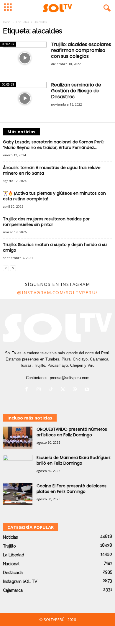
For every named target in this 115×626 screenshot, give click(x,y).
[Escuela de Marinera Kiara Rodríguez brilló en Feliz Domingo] (17, 466)
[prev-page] (6, 268)
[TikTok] (52, 390)
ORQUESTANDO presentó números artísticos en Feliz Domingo (72, 432)
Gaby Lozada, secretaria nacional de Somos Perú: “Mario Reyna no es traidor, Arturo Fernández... (53, 144)
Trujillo (9, 546)
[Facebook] (28, 390)
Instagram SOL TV (20, 581)
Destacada (13, 572)
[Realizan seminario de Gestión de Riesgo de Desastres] (25, 98)
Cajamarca (13, 590)
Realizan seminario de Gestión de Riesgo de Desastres (76, 90)
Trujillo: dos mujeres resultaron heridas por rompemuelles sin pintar (46, 221)
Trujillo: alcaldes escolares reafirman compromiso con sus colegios (81, 50)
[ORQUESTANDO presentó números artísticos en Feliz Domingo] (17, 438)
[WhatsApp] (76, 390)
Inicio (6, 22)
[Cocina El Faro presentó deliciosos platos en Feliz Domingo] (17, 494)
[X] (64, 390)
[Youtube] (87, 390)
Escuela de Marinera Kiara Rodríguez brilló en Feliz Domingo (74, 460)
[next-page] (13, 268)
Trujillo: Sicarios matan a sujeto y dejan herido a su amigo (55, 247)
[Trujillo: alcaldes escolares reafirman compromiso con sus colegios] (25, 58)
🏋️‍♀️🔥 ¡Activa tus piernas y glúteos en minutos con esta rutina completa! (54, 196)
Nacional (11, 563)
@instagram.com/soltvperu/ (57, 292)
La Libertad (13, 555)
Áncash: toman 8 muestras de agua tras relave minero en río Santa (52, 170)
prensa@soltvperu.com (69, 378)
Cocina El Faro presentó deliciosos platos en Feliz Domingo (71, 488)
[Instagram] (40, 390)
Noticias (10, 537)
